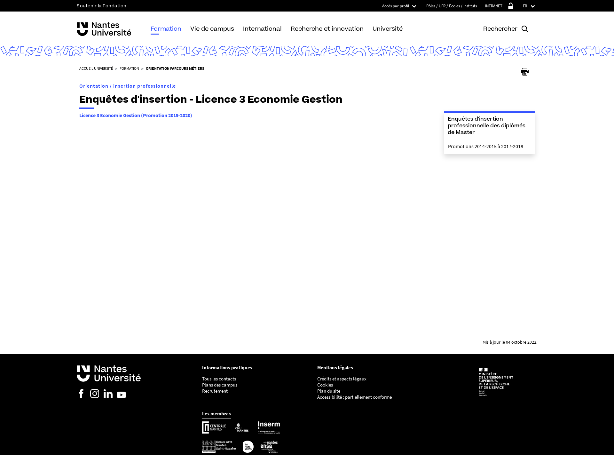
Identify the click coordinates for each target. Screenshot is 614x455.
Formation (166, 28)
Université (388, 28)
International (262, 28)
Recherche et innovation (327, 28)
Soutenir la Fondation (102, 6)
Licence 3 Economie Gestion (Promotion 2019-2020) (135, 115)
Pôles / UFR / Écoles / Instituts (451, 6)
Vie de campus (212, 28)
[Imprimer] (524, 71)
